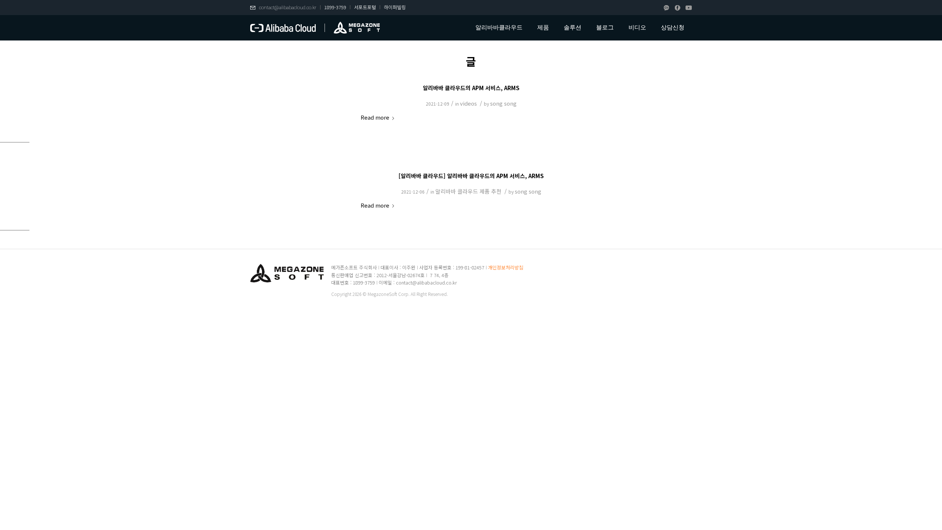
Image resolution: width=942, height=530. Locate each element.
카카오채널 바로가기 (666, 8)
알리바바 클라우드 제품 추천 (468, 191)
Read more (375, 117)
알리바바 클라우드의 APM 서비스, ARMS (471, 88)
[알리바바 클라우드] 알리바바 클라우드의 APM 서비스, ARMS (471, 176)
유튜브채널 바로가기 (689, 8)
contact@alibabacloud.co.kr (287, 7)
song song (503, 103)
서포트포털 (365, 7)
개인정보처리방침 (505, 267)
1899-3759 (335, 7)
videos (468, 103)
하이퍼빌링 (395, 7)
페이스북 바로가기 (677, 8)
